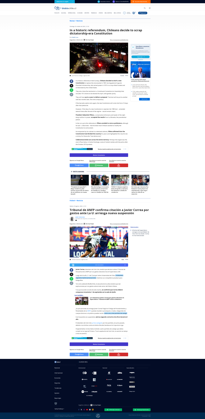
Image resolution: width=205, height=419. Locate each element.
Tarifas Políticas (59, 409)
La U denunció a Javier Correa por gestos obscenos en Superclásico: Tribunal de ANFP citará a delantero (107, 298)
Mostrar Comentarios (99, 155)
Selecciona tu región (62, 1)
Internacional (72, 13)
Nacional (63, 13)
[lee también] (82, 301)
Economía (80, 13)
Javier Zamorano (80, 217)
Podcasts (56, 13)
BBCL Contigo (117, 13)
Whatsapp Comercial (114, 409)
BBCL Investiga (108, 13)
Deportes (86, 13)
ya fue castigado (97, 323)
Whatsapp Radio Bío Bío (143, 409)
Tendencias (94, 13)
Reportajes (57, 398)
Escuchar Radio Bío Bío (141, 1)
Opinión (101, 13)
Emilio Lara (75, 37)
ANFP (89, 311)
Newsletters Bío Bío (105, 1)
